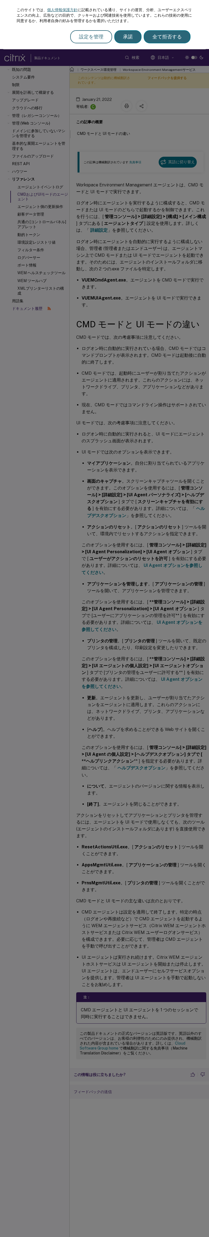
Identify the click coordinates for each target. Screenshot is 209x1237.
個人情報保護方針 (62, 10)
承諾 (128, 37)
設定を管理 (91, 37)
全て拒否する (167, 37)
